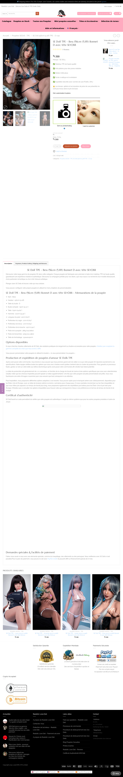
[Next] (46, 74)
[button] (86, 13)
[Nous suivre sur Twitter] (117, 6)
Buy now (86, 146)
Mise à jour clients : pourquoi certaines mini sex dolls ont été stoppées (19, 746)
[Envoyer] (37, 13)
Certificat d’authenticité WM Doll (74, 753)
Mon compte (108, 6)
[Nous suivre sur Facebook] (115, 6)
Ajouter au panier (71, 146)
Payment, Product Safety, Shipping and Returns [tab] (31, 263)
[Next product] (114, 35)
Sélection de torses (110, 21)
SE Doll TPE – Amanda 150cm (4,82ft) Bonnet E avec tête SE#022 (46, 634)
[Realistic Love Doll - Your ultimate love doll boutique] (61, 13)
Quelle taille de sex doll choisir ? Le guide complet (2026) (19, 721)
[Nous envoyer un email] (118, 6)
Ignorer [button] (103, 2)
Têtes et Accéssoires (88, 21)
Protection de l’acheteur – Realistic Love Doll (45, 728)
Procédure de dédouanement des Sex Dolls (76, 731)
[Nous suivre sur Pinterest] (120, 6)
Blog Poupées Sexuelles (71, 742)
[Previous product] (118, 35)
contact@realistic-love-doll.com (102, 738)
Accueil (6, 36)
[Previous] (6, 74)
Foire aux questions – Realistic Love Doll (75, 721)
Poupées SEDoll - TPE (21, 36)
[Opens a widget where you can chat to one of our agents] (116, 773)
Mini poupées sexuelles (65, 21)
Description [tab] (8, 263)
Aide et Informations (54, 28)
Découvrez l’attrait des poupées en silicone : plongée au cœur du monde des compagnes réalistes (19, 755)
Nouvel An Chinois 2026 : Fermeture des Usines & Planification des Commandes (19, 738)
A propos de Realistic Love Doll (43, 720)
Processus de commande (72, 726)
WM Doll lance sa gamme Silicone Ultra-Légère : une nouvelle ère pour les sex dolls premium (19, 729)
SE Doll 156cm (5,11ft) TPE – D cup (46, 36)
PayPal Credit (52, 559)
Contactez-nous (38, 724)
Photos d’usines (68, 746)
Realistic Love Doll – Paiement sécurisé (46, 733)
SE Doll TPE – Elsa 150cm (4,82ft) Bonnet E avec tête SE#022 (106, 634)
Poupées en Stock (21, 21)
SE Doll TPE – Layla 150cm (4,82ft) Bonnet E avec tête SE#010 (17, 634)
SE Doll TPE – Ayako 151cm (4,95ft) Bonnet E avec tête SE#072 (76, 634)
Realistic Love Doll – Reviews (73, 749)
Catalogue (6, 21)
